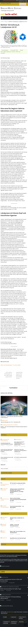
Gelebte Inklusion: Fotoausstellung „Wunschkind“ (10, 597)
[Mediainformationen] (14, 566)
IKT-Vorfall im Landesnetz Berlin (20, 457)
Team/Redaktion (5, 50)
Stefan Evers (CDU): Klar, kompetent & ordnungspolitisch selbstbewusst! (20, 450)
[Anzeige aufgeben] (22, 1)
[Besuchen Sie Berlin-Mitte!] (9, 14)
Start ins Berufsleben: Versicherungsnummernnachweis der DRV (18, 499)
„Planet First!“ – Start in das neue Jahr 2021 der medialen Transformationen (12, 417)
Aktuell (6, 21)
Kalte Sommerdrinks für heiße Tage (10, 589)
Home (2, 21)
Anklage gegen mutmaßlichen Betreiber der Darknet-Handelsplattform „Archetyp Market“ (17, 490)
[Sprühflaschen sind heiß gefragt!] (5, 538)
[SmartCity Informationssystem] (22, 4)
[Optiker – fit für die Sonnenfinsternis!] (5, 525)
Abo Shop (21, 621)
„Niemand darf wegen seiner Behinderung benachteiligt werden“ (19, 375)
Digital (4, 51)
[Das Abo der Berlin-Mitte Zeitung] (14, 606)
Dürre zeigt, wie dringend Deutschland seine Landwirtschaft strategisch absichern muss (19, 443)
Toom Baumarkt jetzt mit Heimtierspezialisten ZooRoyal (7, 444)
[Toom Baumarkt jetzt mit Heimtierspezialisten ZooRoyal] (7, 440)
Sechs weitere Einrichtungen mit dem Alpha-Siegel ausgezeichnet (8, 374)
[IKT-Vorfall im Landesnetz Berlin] (5, 484)
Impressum (13, 617)
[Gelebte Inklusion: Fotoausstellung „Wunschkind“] (14, 594)
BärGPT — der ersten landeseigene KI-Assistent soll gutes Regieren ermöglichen (14, 427)
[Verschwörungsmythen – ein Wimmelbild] (5, 506)
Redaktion (2, 445)
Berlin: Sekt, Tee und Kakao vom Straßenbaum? (17, 532)
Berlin (2, 51)
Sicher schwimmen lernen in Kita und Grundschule (7, 458)
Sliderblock (8, 51)
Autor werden (25, 1)
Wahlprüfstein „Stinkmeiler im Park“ (17, 518)
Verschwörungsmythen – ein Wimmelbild (17, 507)
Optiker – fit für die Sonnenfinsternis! (14, 525)
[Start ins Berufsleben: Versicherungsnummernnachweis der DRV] (5, 499)
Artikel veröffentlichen (20, 0)
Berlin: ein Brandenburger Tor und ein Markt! (10, 365)
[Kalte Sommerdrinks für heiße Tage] (14, 586)
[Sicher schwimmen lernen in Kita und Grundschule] (14, 577)
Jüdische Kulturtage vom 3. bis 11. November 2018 (10, 422)
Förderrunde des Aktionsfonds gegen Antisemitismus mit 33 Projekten (7, 450)
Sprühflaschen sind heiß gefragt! (18, 538)
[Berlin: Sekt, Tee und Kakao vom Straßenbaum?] (5, 531)
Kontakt (5, 617)
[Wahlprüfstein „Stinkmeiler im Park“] (5, 518)
